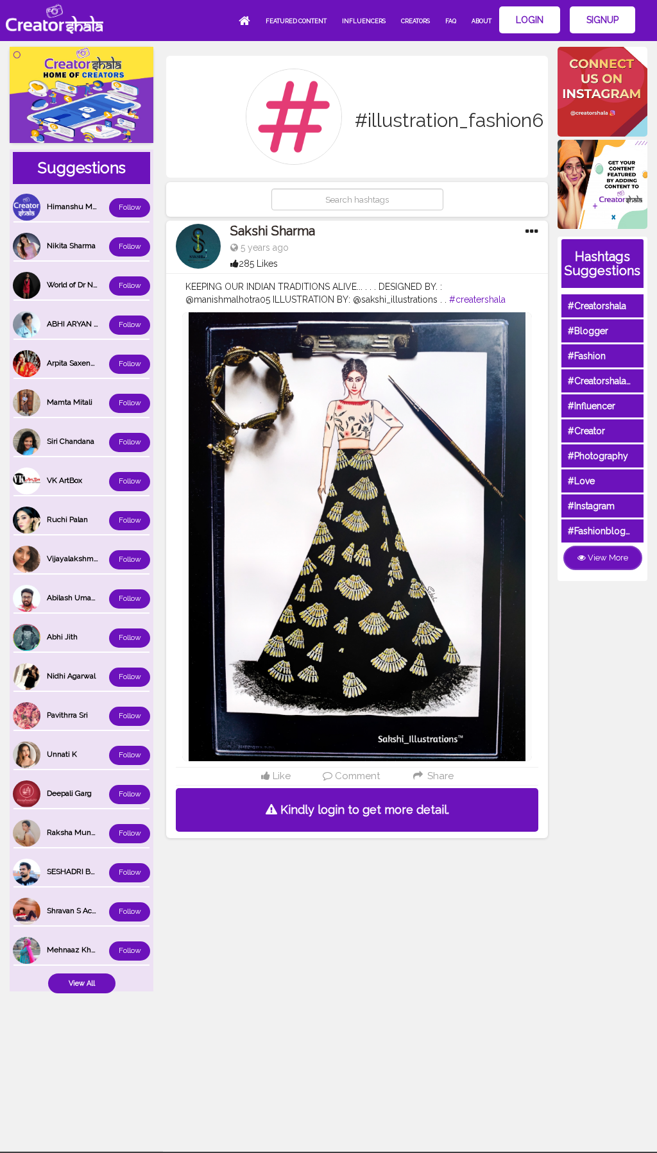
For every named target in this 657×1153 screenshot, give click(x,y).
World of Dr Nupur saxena (92, 284)
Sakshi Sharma (272, 231)
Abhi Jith (62, 636)
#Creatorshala (597, 306)
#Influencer (591, 406)
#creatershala (477, 299)
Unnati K (62, 754)
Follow (130, 207)
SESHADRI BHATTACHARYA (95, 871)
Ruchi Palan (67, 519)
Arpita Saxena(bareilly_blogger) (100, 362)
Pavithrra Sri (67, 715)
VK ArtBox (64, 480)
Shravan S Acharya (79, 910)
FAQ (450, 21)
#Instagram (591, 506)
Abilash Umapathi (77, 597)
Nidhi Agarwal (71, 675)
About (481, 21)
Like (280, 776)
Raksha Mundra (74, 832)
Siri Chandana (70, 441)
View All (82, 983)
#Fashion (587, 356)
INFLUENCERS (364, 21)
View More (607, 557)
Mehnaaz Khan (73, 949)
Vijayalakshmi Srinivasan (90, 558)
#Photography (598, 456)
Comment (356, 776)
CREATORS (415, 21)
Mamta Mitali (69, 402)
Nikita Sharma (71, 245)
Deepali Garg (69, 793)
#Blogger (588, 331)
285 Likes (258, 263)
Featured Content (296, 21)
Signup (602, 20)
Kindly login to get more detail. (363, 809)
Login (529, 20)
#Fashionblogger (604, 531)
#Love (581, 481)
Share (439, 776)
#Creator (586, 431)
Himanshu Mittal (76, 206)
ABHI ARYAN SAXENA (85, 323)
